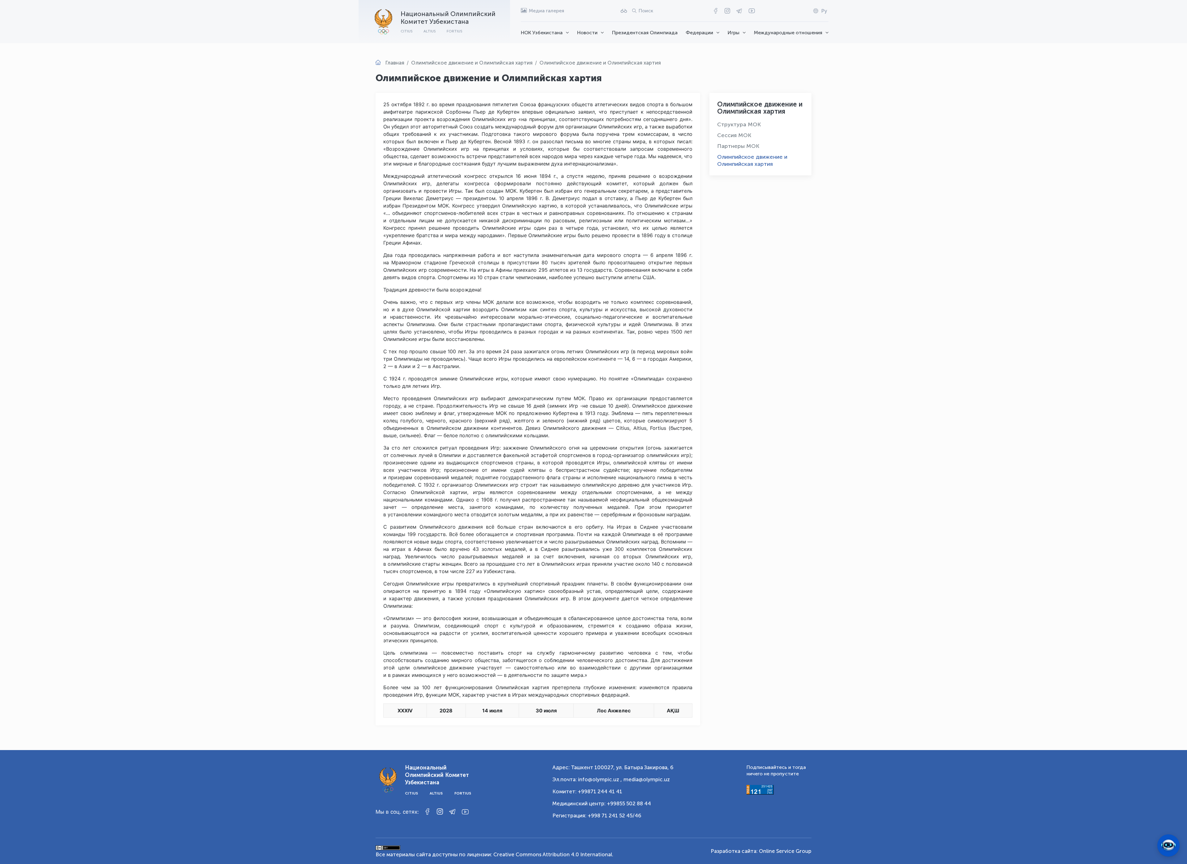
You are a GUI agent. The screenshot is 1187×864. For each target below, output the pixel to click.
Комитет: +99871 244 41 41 (587, 791)
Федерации (699, 33)
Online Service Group (785, 851)
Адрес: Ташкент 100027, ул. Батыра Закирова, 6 (613, 767)
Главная (394, 63)
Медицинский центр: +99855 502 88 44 (601, 803)
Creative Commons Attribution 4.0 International (552, 854)
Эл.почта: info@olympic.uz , (587, 779)
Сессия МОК (734, 135)
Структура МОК (739, 124)
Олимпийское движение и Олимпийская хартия (752, 160)
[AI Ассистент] (1168, 845)
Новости (587, 33)
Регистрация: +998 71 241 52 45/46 (596, 815)
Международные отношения (788, 33)
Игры (733, 33)
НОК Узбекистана (542, 33)
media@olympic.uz (646, 779)
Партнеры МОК (738, 146)
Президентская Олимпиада (645, 33)
